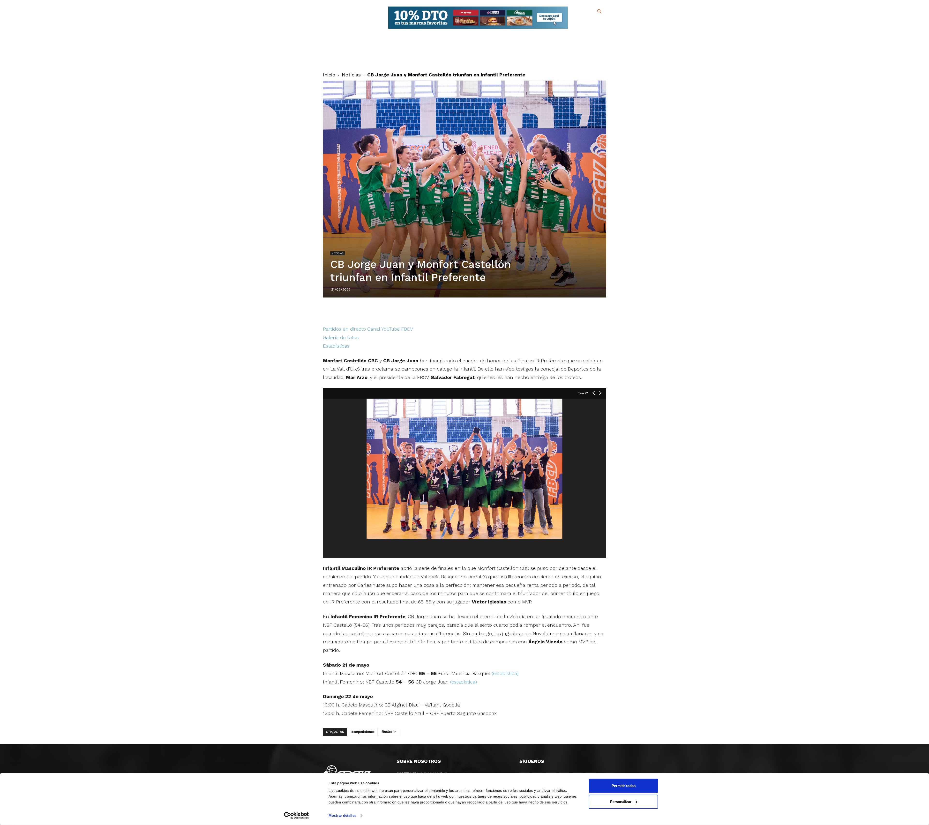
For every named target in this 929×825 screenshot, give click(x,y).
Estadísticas (336, 346)
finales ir (389, 732)
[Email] (492, 311)
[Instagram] (601, 21)
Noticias (351, 75)
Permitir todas (624, 786)
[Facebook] (580, 21)
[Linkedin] (470, 311)
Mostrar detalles (342, 815)
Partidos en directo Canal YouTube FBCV (368, 329)
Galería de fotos (341, 337)
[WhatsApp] (481, 311)
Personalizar (620, 801)
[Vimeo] (587, 28)
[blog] (594, 21)
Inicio (329, 75)
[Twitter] (586, 21)
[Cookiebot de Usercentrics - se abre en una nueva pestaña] (296, 815)
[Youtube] (595, 28)
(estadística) (505, 673)
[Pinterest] (459, 311)
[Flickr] (580, 28)
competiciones (363, 732)
